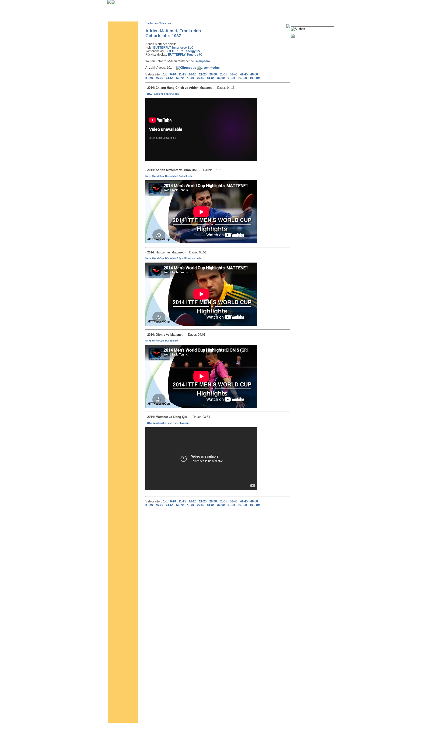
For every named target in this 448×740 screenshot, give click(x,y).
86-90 (221, 78)
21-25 (202, 74)
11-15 (182, 74)
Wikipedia (203, 61)
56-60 (159, 78)
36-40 (233, 74)
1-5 (165, 74)
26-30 (213, 74)
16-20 (192, 74)
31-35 (223, 74)
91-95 (231, 78)
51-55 (149, 78)
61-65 (169, 78)
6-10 (173, 74)
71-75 (190, 78)
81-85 (210, 78)
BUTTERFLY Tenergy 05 (182, 51)
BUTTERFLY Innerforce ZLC (173, 47)
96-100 (242, 78)
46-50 (254, 74)
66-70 (180, 78)
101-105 (255, 78)
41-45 (244, 74)
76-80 (200, 78)
